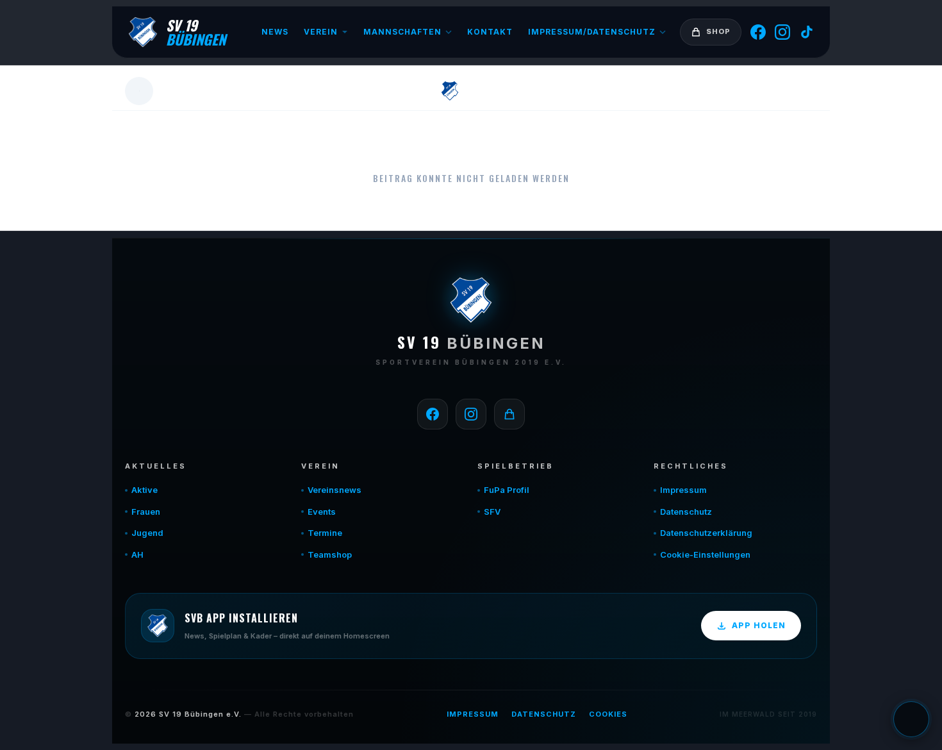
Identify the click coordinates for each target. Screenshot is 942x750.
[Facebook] (758, 32)
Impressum (683, 490)
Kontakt (490, 32)
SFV (492, 511)
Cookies (608, 714)
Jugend (147, 533)
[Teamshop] (509, 414)
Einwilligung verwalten (911, 719)
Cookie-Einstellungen (705, 554)
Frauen (145, 511)
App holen (759, 625)
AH (137, 554)
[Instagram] (782, 32)
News (274, 32)
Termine (325, 533)
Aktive (144, 490)
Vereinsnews (334, 490)
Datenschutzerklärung (706, 533)
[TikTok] (806, 32)
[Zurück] (139, 91)
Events (322, 511)
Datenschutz (686, 511)
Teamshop (330, 554)
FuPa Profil (506, 490)
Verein (321, 32)
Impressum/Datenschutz (592, 32)
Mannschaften (402, 32)
